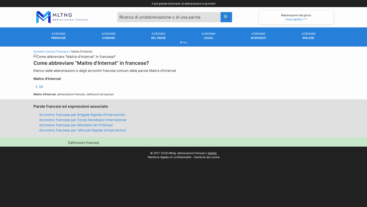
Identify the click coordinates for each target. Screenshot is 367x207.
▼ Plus (183, 42)
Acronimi (58, 35)
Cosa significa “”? (296, 19)
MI (41, 87)
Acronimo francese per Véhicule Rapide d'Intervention (82, 130)
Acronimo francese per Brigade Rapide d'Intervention (82, 115)
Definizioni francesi (83, 143)
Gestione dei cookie (206, 157)
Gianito (212, 153)
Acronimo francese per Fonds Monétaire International (82, 120)
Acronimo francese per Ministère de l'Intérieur (76, 125)
